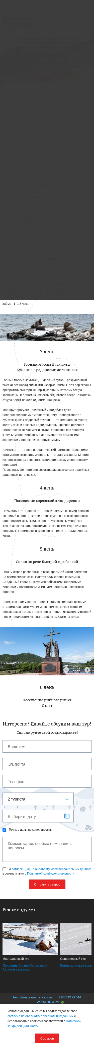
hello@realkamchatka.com (32, 997)
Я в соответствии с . (47, 871)
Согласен (47, 1038)
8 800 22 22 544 (69, 997)
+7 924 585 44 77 (48, 1002)
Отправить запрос (47, 884)
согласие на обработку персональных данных (40, 1016)
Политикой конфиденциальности (50, 873)
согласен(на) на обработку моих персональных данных (51, 869)
